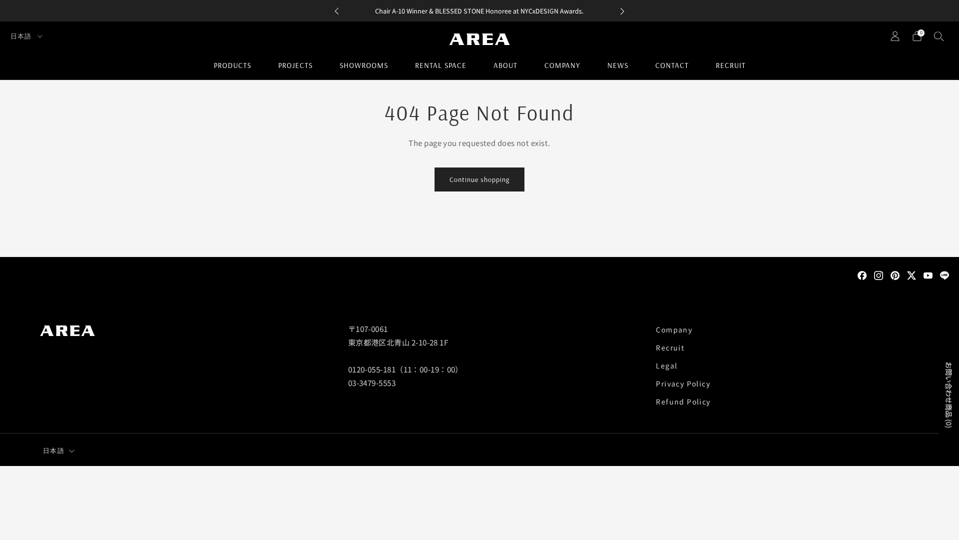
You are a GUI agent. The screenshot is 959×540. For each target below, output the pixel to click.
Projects (295, 65)
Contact (672, 65)
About (505, 65)
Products (232, 65)
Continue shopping (479, 179)
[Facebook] (862, 274)
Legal (666, 365)
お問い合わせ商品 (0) (949, 395)
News (617, 65)
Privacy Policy (683, 383)
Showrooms (364, 65)
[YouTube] (928, 274)
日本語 (21, 36)
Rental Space (441, 65)
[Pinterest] (895, 274)
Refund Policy (683, 401)
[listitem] (479, 11)
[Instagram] (878, 274)
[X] (911, 274)
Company (562, 65)
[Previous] (336, 11)
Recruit (731, 65)
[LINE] (944, 274)
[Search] (939, 36)
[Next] (622, 11)
